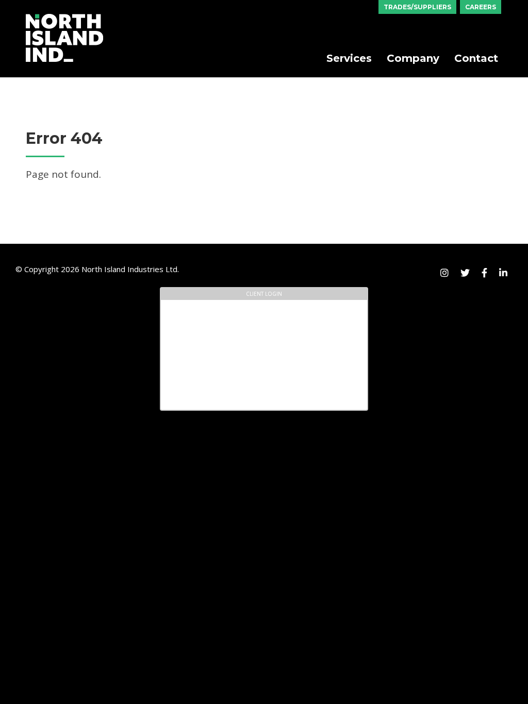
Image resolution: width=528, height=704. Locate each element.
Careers (480, 7)
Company (413, 58)
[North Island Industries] (64, 17)
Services (349, 58)
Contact (476, 58)
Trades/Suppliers (417, 7)
